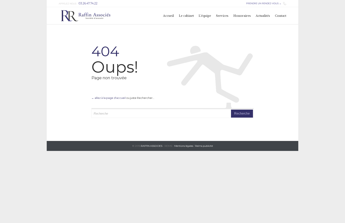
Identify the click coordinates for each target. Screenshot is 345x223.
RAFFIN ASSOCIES (151, 145)
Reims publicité (204, 145)
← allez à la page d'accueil (108, 97)
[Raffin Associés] (86, 15)
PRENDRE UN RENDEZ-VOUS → (263, 3)
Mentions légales (183, 145)
